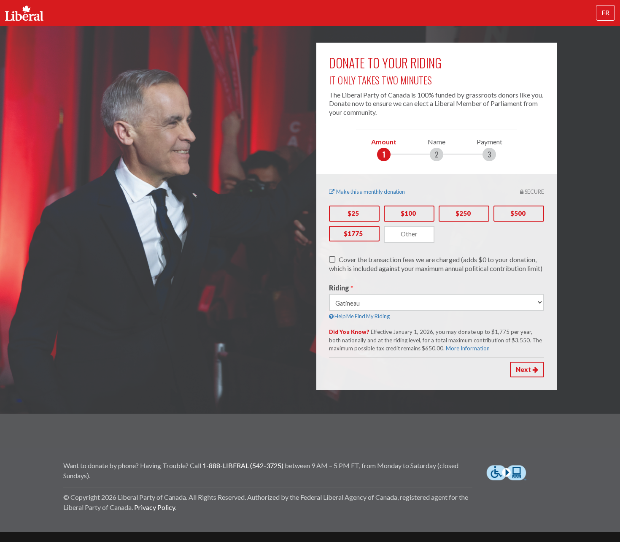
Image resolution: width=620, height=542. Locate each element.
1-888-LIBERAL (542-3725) (242, 465)
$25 (353, 213)
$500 (518, 213)
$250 (463, 213)
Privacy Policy (154, 507)
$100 (408, 213)
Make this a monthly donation (370, 191)
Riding (339, 288)
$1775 (353, 233)
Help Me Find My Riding (362, 316)
